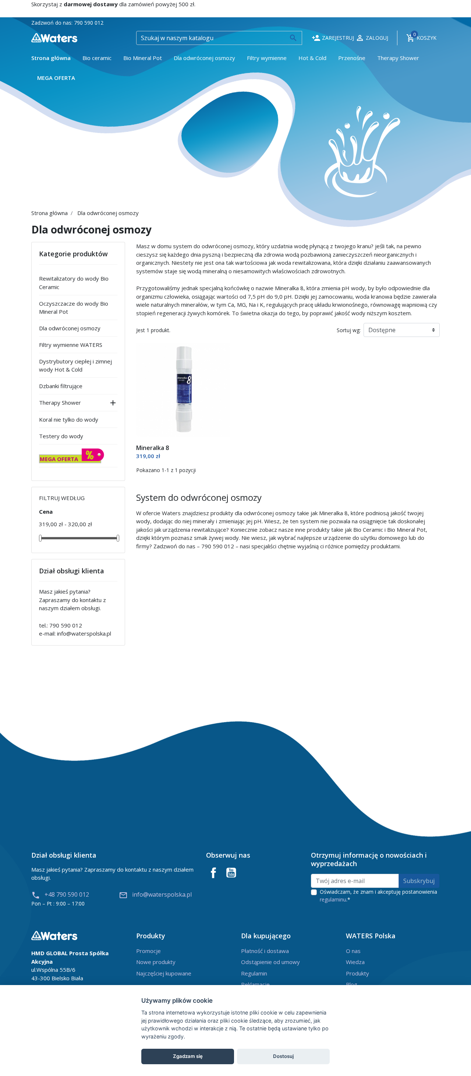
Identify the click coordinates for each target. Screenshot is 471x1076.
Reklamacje (255, 984)
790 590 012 (88, 22)
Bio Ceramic (368, 529)
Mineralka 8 (152, 448)
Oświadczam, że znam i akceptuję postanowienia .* (378, 895)
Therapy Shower (60, 402)
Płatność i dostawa (265, 950)
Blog (351, 984)
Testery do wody (61, 436)
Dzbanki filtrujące (60, 386)
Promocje (148, 950)
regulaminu (333, 899)
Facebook (213, 872)
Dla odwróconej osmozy (69, 328)
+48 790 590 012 (60, 894)
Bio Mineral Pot (406, 529)
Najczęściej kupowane (163, 973)
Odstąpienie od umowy (270, 962)
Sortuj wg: (349, 330)
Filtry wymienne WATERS (70, 344)
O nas (353, 950)
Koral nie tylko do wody (68, 419)
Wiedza (355, 962)
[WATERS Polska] (54, 37)
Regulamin (254, 973)
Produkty (357, 973)
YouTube (231, 872)
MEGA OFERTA (59, 459)
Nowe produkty (156, 962)
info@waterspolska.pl (84, 633)
